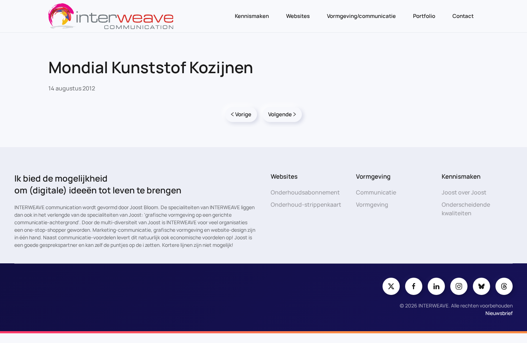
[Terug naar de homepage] (110, 16)
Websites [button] (298, 16)
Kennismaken (252, 16)
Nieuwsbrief (499, 313)
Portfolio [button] (424, 16)
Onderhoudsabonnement (305, 192)
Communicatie (376, 192)
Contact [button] (463, 16)
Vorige (243, 114)
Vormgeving (372, 204)
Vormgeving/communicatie (361, 16)
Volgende (280, 114)
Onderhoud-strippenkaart (306, 204)
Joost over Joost (464, 192)
